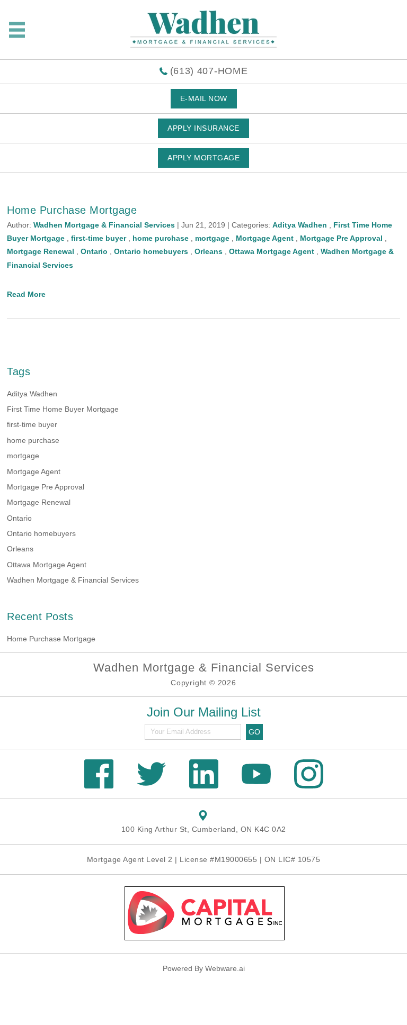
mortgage (212, 238)
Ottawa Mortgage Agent (271, 251)
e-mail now (203, 98)
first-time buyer (98, 238)
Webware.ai (225, 968)
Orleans (208, 251)
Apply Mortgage (203, 157)
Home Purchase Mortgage (72, 210)
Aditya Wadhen (299, 225)
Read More (26, 294)
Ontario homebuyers (151, 251)
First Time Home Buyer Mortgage (63, 409)
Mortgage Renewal (40, 251)
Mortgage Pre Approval (341, 238)
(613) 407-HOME (209, 71)
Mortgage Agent (265, 238)
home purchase (160, 238)
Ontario (94, 251)
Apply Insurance (203, 128)
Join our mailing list (204, 712)
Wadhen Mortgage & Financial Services (73, 580)
